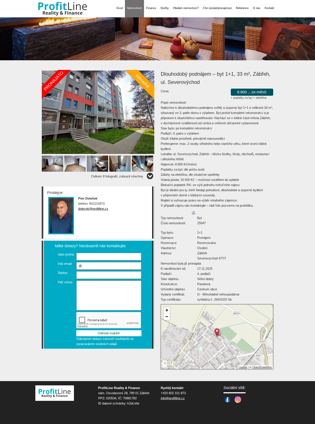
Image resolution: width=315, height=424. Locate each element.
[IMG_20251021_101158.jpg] (75, 163)
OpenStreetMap (262, 367)
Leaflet (243, 367)
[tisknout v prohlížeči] (193, 212)
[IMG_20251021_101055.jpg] (143, 163)
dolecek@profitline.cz (93, 208)
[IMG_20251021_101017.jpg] (120, 163)
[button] (217, 332)
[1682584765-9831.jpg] (98, 112)
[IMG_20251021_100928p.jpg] (98, 163)
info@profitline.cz (173, 398)
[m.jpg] (53, 163)
